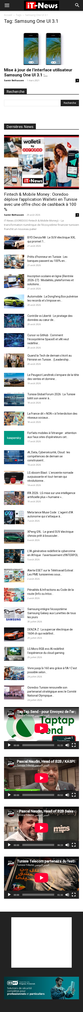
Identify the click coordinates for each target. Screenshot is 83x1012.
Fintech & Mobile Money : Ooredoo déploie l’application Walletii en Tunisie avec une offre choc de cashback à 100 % (40, 202)
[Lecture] (9, 745)
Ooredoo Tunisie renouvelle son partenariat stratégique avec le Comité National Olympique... (51, 691)
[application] (41, 728)
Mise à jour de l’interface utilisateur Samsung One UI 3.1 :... (38, 72)
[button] (6, 5)
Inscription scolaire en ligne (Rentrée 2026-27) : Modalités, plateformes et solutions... (50, 280)
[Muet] (67, 745)
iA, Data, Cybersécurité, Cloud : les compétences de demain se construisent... (48, 456)
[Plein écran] (74, 745)
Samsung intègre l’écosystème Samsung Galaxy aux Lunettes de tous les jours (51, 613)
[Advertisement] (41, 942)
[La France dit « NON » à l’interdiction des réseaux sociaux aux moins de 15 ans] (14, 418)
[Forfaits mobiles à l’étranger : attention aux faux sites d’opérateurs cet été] (14, 438)
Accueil (8, 15)
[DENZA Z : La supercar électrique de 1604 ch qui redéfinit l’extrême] (14, 634)
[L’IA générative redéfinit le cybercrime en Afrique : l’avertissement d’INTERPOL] (14, 556)
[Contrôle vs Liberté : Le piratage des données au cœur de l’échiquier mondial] (14, 321)
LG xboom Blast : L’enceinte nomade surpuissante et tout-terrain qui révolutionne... (50, 476)
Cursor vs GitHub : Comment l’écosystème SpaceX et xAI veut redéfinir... (48, 339)
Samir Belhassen (14, 80)
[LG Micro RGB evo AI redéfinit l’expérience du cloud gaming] (14, 654)
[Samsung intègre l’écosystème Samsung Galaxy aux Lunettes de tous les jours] (14, 614)
